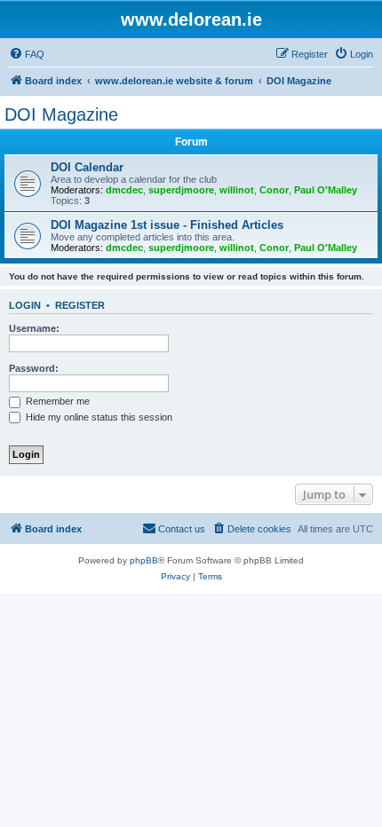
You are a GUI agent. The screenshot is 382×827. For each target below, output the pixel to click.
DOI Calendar (87, 167)
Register (80, 305)
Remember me (56, 401)
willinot (236, 190)
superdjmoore (181, 190)
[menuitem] (26, 54)
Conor (274, 190)
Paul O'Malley (325, 190)
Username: (34, 328)
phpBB (144, 560)
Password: (34, 368)
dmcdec (124, 190)
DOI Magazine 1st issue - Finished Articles (167, 225)
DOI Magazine (61, 114)
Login (25, 305)
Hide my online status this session (97, 417)
